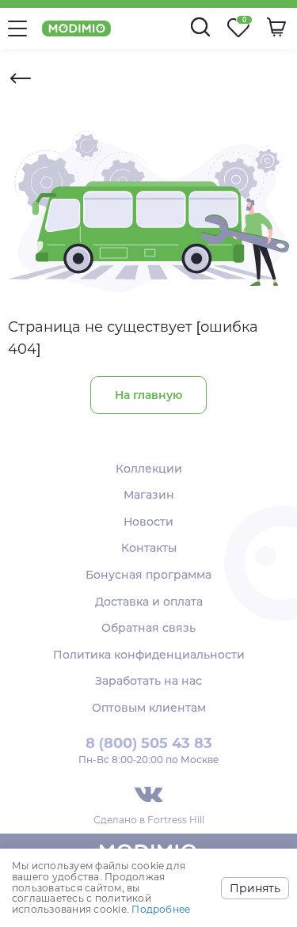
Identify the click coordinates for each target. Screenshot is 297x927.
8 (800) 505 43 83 (149, 743)
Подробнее (160, 909)
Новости (148, 522)
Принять (255, 888)
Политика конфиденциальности (149, 655)
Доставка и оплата (149, 602)
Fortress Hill (175, 820)
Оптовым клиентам (149, 708)
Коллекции (149, 469)
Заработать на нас (148, 681)
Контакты (149, 548)
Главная (20, 78)
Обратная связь (148, 628)
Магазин (149, 495)
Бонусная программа (148, 575)
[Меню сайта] (17, 28)
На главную (148, 395)
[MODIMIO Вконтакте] (148, 794)
